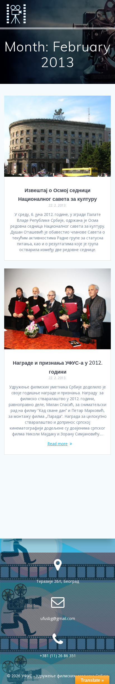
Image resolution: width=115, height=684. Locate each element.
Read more (57, 443)
